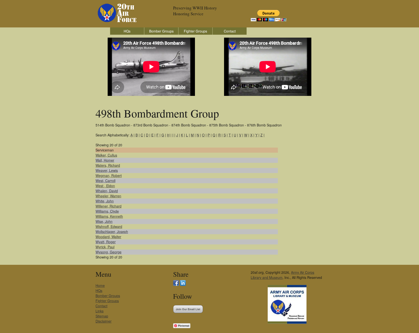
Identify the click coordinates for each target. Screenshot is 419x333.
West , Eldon (105, 185)
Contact (230, 31)
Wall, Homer (105, 160)
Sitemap (102, 316)
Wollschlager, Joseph (112, 231)
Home (100, 285)
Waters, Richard (108, 165)
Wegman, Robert (109, 175)
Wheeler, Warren (108, 195)
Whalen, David (107, 190)
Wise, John (104, 221)
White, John (105, 201)
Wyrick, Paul (105, 246)
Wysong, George (108, 252)
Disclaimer (104, 321)
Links (100, 310)
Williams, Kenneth (109, 216)
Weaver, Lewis (107, 170)
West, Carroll (105, 180)
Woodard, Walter (108, 236)
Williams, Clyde (107, 211)
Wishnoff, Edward (109, 226)
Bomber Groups (161, 31)
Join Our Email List (188, 309)
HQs (127, 31)
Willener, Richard (108, 206)
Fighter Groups (195, 31)
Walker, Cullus (106, 155)
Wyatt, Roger (106, 241)
